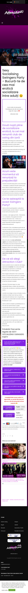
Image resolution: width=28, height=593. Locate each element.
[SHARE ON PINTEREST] (10, 436)
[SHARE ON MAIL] (12, 436)
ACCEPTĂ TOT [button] (12, 590)
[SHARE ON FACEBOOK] (6, 436)
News (16, 62)
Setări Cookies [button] (5, 590)
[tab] (14, 343)
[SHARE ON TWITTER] (3, 436)
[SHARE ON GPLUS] (8, 436)
